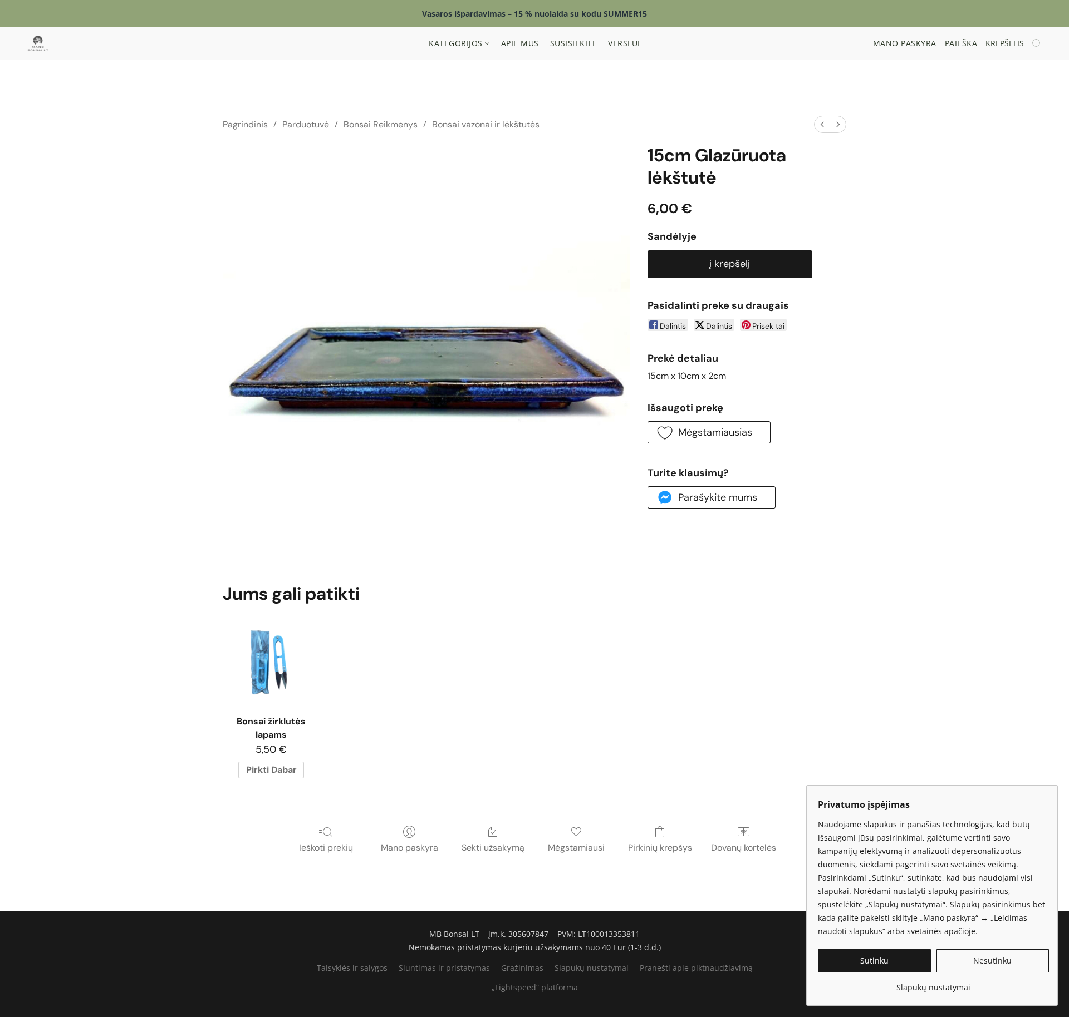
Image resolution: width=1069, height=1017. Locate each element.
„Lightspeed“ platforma (535, 987)
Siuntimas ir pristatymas (444, 967)
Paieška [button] (961, 43)
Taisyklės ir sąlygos (352, 967)
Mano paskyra (409, 847)
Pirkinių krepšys (660, 847)
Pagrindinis (245, 124)
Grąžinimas (522, 967)
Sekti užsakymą (493, 847)
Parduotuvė (305, 124)
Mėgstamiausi (576, 847)
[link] (933, 983)
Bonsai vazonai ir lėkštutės (486, 124)
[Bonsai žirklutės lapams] (271, 660)
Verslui (624, 43)
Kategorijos (457, 43)
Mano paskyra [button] (904, 43)
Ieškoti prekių (326, 847)
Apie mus (520, 43)
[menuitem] (822, 124)
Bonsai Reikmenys (381, 124)
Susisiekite (573, 43)
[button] (38, 43)
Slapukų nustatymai (592, 967)
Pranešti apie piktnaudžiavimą (696, 967)
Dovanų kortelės (743, 847)
